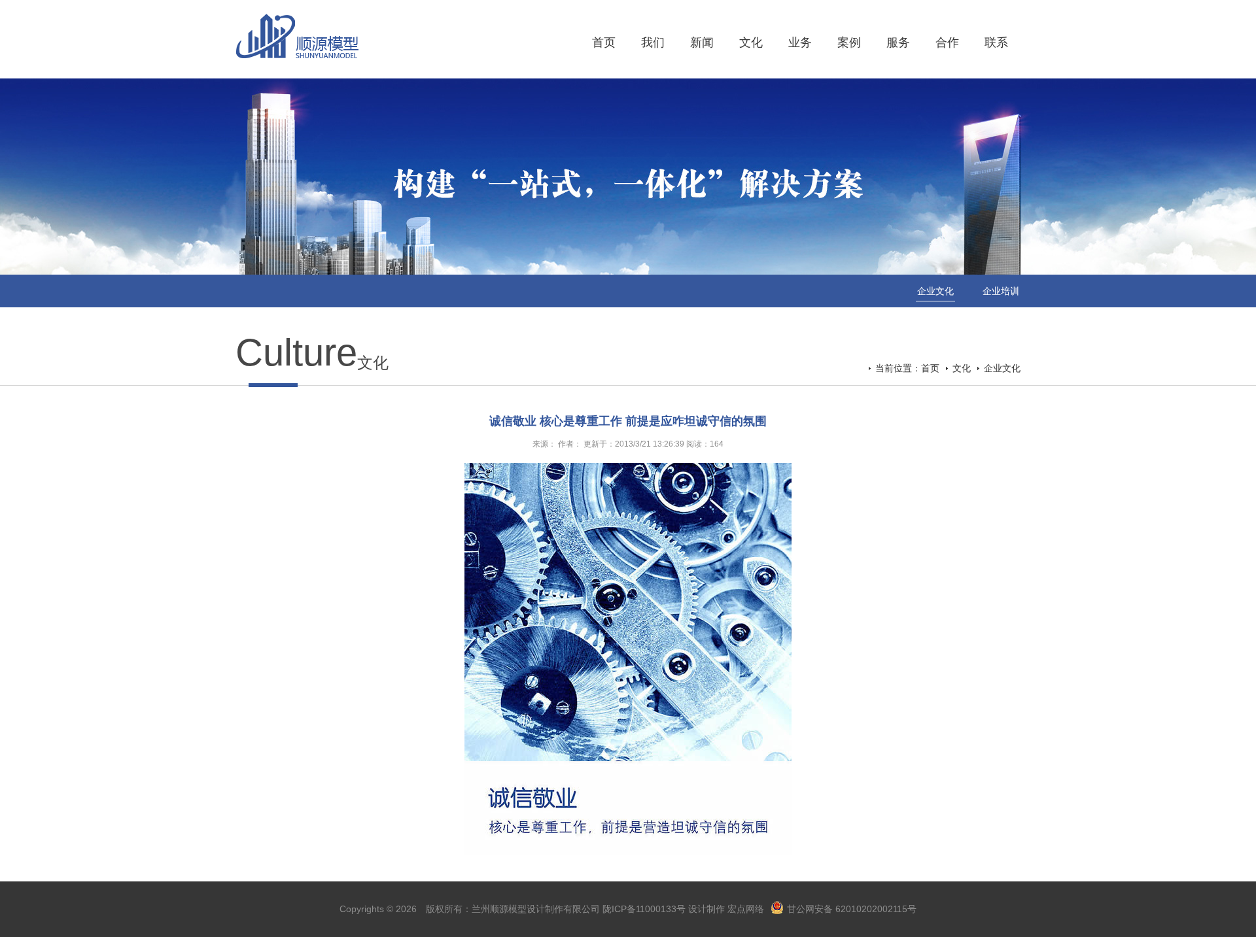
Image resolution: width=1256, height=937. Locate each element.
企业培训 (1001, 291)
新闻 (702, 42)
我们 (653, 42)
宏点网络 (745, 909)
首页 (604, 42)
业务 (800, 42)
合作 (947, 42)
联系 (996, 42)
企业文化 (935, 291)
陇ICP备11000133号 (644, 909)
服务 (898, 42)
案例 (849, 42)
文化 (751, 42)
